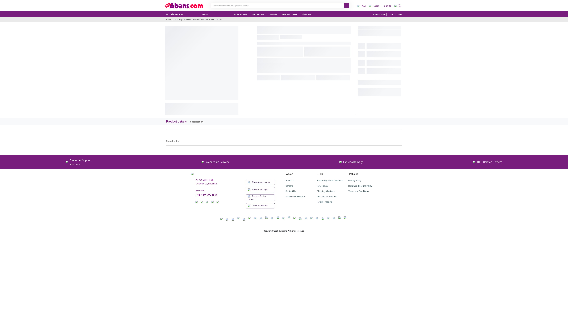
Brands (205, 14)
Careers (289, 186)
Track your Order (260, 205)
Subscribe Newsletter (295, 196)
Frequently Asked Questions (330, 180)
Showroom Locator (261, 182)
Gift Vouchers (258, 14)
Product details (176, 121)
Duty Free (273, 14)
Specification (196, 122)
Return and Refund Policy (360, 186)
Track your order (379, 14)
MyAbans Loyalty (289, 14)
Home (168, 19)
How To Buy (322, 186)
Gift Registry (307, 14)
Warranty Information (327, 196)
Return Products (324, 202)
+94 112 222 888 (396, 14)
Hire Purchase (240, 14)
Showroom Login (260, 189)
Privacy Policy (354, 180)
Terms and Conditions (358, 191)
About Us (289, 180)
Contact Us (290, 191)
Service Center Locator (257, 198)
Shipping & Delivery (326, 191)
